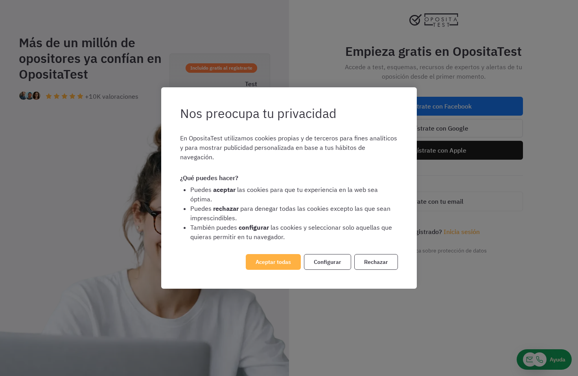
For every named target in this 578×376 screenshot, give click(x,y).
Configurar (327, 261)
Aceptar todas (273, 261)
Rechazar (376, 261)
